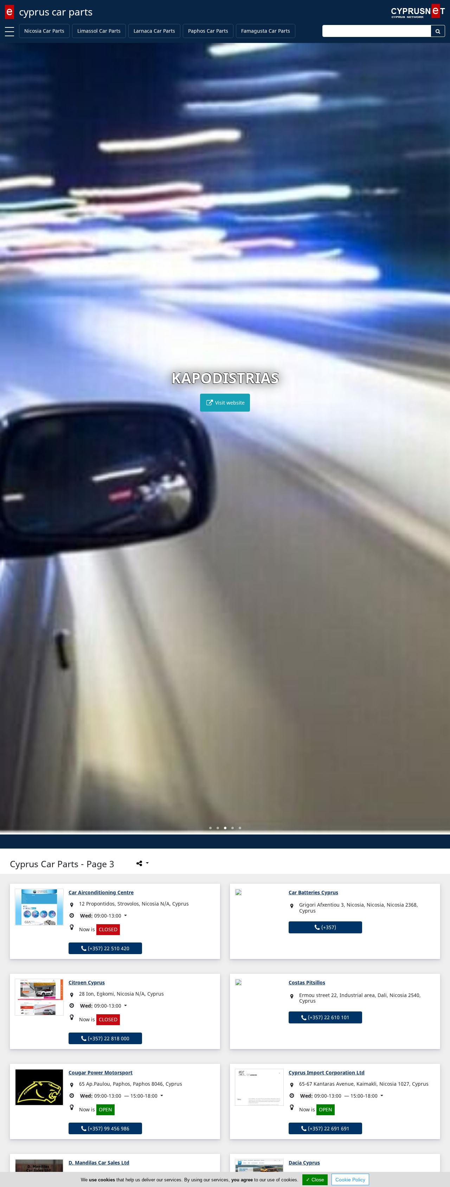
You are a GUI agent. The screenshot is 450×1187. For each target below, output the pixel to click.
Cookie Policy (350, 1179)
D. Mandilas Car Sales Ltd (99, 1162)
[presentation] (12, 443)
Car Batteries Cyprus (313, 892)
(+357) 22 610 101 (328, 1017)
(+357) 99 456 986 (107, 1128)
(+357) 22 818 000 (107, 1038)
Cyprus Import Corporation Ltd (327, 1072)
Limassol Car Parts (99, 30)
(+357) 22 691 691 (328, 1128)
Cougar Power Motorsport (101, 1072)
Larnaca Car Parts (154, 30)
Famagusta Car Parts (265, 30)
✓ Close (315, 1179)
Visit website (229, 402)
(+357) (328, 927)
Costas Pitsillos (307, 982)
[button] (210, 828)
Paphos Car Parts (208, 30)
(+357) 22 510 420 (107, 948)
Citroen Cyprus (87, 982)
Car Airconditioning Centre (101, 892)
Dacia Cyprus (304, 1162)
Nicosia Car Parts (44, 30)
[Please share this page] (142, 863)
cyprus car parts (55, 11)
